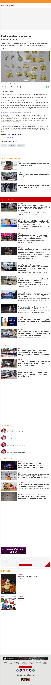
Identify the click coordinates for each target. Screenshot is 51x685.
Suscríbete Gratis (25, 565)
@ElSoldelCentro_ (9, 137)
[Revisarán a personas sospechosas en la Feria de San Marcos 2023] (9, 187)
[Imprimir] (21, 87)
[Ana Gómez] (3, 431)
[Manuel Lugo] (3, 451)
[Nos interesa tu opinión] (25, 658)
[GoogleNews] (27, 670)
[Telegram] (11, 87)
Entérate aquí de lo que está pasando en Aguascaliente (16, 112)
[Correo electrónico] (14, 87)
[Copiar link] (17, 87)
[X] (5, 87)
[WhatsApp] (8, 87)
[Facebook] (2, 87)
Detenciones (21, 145)
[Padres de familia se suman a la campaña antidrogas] (9, 176)
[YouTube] (24, 670)
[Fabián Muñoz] (3, 444)
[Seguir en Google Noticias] (49, 87)
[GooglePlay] (33, 670)
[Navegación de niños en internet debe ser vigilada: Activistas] (9, 165)
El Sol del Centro (17, 134)
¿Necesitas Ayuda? (25, 667)
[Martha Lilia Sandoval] (3, 438)
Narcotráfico (11, 145)
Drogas (4, 145)
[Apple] (30, 670)
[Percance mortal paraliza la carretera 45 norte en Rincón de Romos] (9, 309)
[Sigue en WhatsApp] (46, 87)
